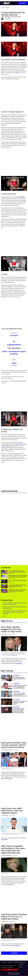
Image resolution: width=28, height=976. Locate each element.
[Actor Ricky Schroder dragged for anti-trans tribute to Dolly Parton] (14, 643)
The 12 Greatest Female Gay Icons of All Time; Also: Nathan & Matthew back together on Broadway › (14, 612)
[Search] (16, 3)
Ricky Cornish (5, 815)
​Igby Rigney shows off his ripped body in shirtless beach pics (17, 590)
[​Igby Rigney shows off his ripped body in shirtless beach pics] (4, 591)
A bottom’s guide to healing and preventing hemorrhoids (17, 585)
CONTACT (4, 962)
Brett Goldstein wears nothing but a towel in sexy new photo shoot (18, 576)
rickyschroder (14, 655)
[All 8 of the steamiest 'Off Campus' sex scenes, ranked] (6, 701)
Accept (9, 969)
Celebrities (7, 7)
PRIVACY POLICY (19, 964)
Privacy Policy (3, 967)
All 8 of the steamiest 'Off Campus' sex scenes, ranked (20, 703)
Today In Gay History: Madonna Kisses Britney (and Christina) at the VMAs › (14, 603)
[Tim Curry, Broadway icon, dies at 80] (4, 581)
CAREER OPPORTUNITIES (20, 962)
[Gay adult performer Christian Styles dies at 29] (6, 678)
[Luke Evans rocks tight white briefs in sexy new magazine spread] (14, 825)
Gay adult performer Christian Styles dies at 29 (19, 679)
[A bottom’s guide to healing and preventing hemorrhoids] (4, 586)
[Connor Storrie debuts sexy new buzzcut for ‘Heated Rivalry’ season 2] (6, 693)
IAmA (14, 363)
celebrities (21, 197)
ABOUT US (10, 962)
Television (16, 699)
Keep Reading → (19, 663)
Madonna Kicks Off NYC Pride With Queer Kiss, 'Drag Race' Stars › (15, 607)
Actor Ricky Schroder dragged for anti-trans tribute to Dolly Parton (11, 629)
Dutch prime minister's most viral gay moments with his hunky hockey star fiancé (13, 745)
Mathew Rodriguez (6, 855)
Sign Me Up (22, 3)
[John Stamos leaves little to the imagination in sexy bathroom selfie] (6, 685)
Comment (14, 335)
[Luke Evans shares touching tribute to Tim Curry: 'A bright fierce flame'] (14, 931)
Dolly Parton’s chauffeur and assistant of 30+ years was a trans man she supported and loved (13, 849)
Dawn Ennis (5, 634)
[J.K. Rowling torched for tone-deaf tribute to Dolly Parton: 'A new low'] (4, 572)
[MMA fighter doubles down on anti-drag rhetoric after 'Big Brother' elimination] (6, 709)
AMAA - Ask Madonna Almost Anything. (14, 353)
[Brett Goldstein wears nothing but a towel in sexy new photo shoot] (4, 576)
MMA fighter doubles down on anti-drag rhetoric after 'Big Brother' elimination (18, 710)
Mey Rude (8, 18)
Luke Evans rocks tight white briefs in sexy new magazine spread (12, 810)
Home (2, 7)
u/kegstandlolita (14, 345)
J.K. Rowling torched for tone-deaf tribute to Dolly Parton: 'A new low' (17, 572)
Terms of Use (10, 967)
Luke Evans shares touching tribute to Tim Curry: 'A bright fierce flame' (13, 916)
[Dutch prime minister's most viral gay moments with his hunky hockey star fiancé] (14, 759)
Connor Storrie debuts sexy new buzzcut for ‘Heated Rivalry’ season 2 (20, 695)
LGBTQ (17, 72)
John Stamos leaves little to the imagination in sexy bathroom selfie (20, 687)
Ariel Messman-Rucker (7, 749)
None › (4, 616)
